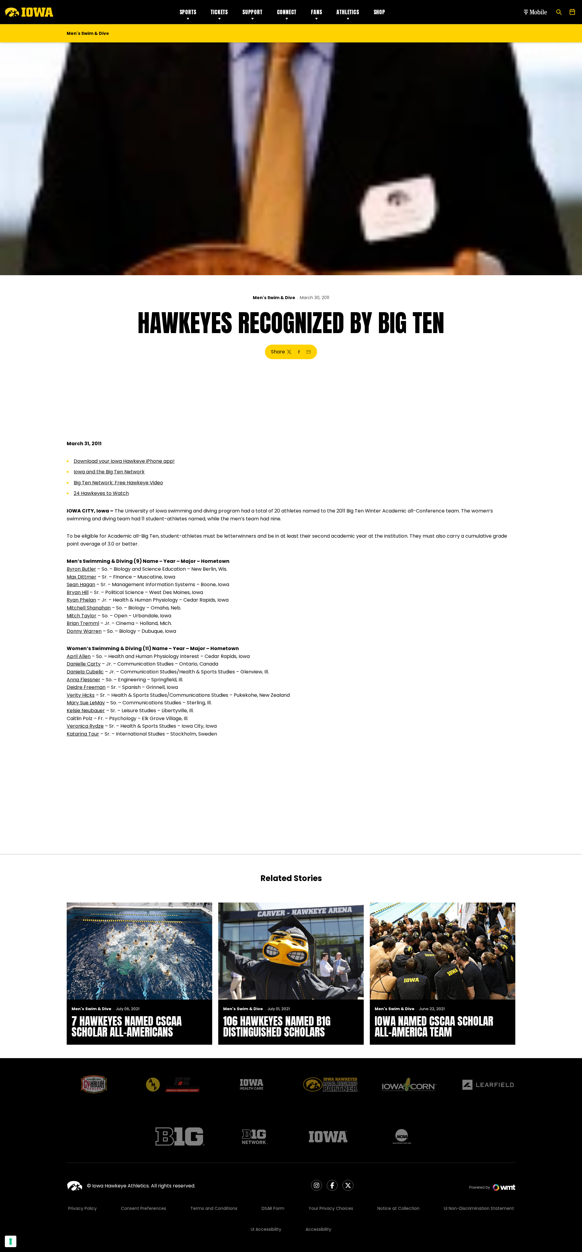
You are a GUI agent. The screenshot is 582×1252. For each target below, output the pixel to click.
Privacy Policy (82, 1208)
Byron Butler (81, 569)
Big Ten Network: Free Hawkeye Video (118, 482)
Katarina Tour (83, 733)
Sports (188, 12)
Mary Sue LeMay (86, 702)
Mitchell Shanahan (89, 607)
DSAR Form (273, 1208)
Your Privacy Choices (331, 1208)
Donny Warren (84, 631)
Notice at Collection (398, 1208)
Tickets (219, 12)
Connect (287, 12)
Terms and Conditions (213, 1208)
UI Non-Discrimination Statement (479, 1208)
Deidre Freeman (86, 687)
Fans (316, 12)
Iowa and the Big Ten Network (109, 471)
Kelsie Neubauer (86, 710)
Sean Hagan (81, 584)
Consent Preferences (143, 1208)
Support (252, 12)
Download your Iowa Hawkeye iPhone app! (124, 461)
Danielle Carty (84, 663)
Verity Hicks (81, 695)
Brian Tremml (83, 623)
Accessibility (318, 1229)
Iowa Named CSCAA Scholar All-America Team (434, 1026)
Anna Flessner (83, 679)
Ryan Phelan (81, 599)
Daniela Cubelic (85, 671)
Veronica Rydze (85, 726)
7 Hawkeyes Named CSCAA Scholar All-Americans (127, 1026)
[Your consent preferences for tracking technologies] (10, 1241)
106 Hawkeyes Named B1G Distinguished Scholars (276, 1026)
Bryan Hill (78, 592)
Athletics (347, 12)
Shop (379, 12)
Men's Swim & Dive (274, 298)
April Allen (79, 656)
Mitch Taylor (81, 615)
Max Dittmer (81, 576)
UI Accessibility (266, 1229)
